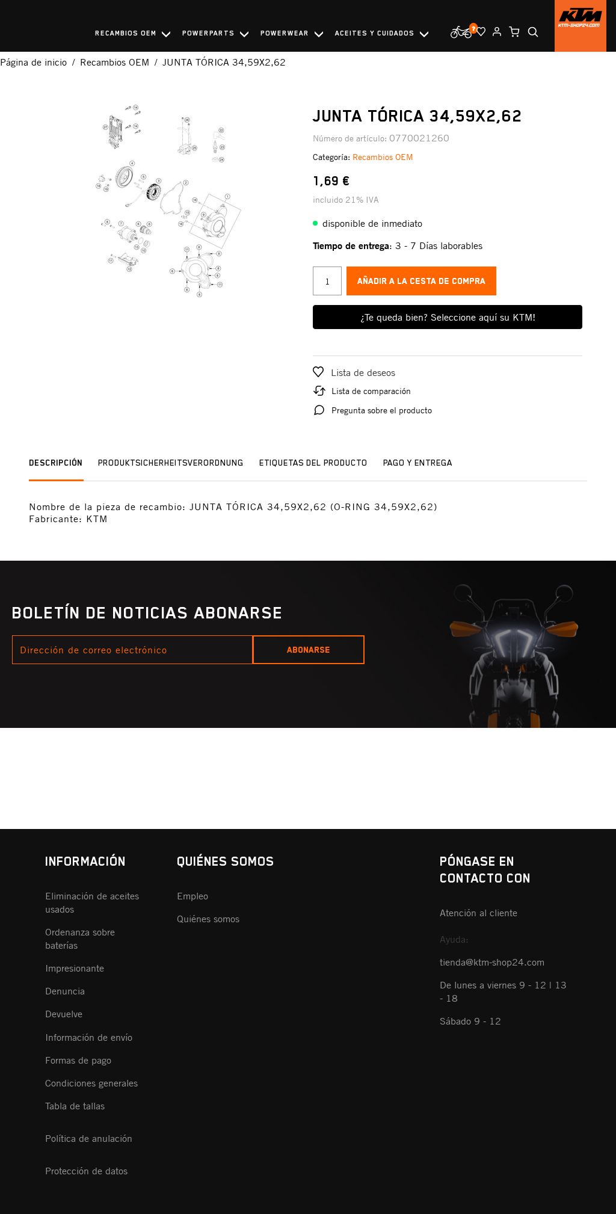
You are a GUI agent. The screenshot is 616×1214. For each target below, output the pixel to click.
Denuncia (65, 991)
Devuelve (63, 1014)
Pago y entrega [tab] (417, 462)
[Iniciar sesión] (494, 31)
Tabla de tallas (75, 1106)
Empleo (192, 896)
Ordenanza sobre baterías (80, 938)
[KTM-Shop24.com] (580, 26)
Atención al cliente (478, 913)
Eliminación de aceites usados (92, 902)
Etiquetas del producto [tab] (313, 462)
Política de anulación (88, 1138)
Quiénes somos (208, 919)
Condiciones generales (91, 1083)
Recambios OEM (383, 157)
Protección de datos (86, 1171)
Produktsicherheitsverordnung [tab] (171, 462)
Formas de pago (78, 1060)
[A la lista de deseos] (478, 31)
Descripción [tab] (55, 462)
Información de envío (88, 1037)
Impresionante (74, 968)
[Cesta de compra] (512, 31)
